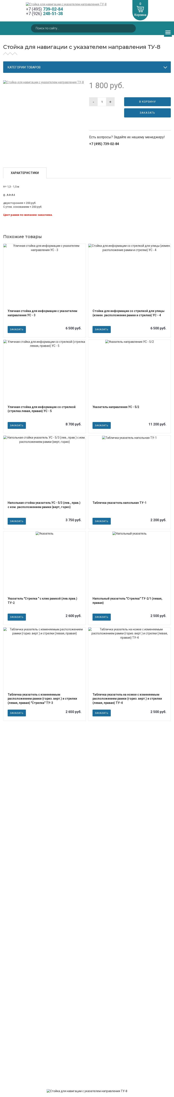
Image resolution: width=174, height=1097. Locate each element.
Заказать (147, 112)
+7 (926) (44, 13)
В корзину (147, 101)
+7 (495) (44, 9)
